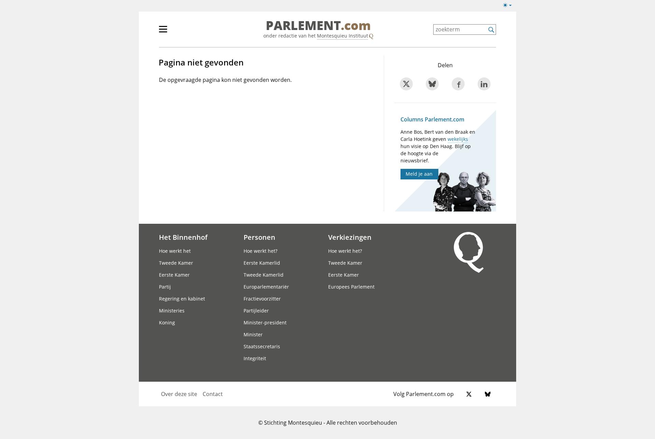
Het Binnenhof (183, 237)
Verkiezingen (350, 237)
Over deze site (179, 394)
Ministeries (172, 310)
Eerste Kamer (174, 275)
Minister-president (265, 322)
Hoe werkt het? (260, 251)
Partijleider (256, 310)
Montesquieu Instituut (342, 35)
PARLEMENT (318, 26)
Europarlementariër (266, 286)
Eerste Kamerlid (262, 263)
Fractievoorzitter (262, 298)
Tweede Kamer (176, 263)
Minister (253, 334)
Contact (213, 394)
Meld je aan (419, 174)
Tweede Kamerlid (263, 275)
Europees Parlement (351, 286)
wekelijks (458, 139)
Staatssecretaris (262, 346)
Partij (165, 286)
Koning (167, 322)
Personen (259, 237)
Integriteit (255, 358)
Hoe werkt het (175, 251)
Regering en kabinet (182, 298)
